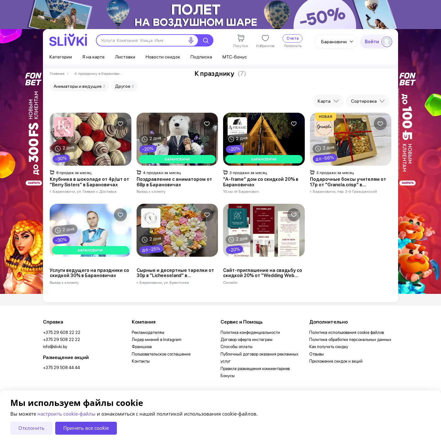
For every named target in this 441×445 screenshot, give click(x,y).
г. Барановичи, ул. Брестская (163, 282)
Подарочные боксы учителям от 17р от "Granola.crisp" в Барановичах (348, 182)
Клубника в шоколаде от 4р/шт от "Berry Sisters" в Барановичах (89, 182)
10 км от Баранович (241, 191)
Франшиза (142, 346)
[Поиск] (205, 40)
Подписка (201, 56)
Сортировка (364, 101)
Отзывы (316, 354)
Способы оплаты (236, 346)
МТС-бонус (234, 56)
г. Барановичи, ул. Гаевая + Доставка (83, 191)
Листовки (125, 56)
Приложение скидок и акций (336, 361)
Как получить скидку (328, 346)
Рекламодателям (148, 332)
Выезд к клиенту (151, 191)
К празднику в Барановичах (99, 73)
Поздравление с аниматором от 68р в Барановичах (174, 182)
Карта (324, 101)
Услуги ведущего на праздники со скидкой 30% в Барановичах (89, 273)
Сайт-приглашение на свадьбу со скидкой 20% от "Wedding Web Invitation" (262, 273)
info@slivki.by (55, 346)
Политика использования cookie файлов (346, 332)
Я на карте (93, 56)
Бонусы (228, 375)
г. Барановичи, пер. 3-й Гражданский (343, 191)
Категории (60, 56)
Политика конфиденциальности (250, 332)
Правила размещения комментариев (255, 368)
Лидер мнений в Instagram (156, 339)
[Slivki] (68, 40)
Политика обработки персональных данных (350, 339)
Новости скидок (163, 56)
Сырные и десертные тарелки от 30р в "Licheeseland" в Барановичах (175, 273)
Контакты (141, 361)
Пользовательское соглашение (161, 354)
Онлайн (230, 282)
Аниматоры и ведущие (79, 86)
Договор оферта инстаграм (246, 339)
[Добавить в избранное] (120, 123)
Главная (57, 73)
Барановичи (334, 41)
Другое (124, 86)
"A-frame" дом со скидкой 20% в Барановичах (260, 182)
